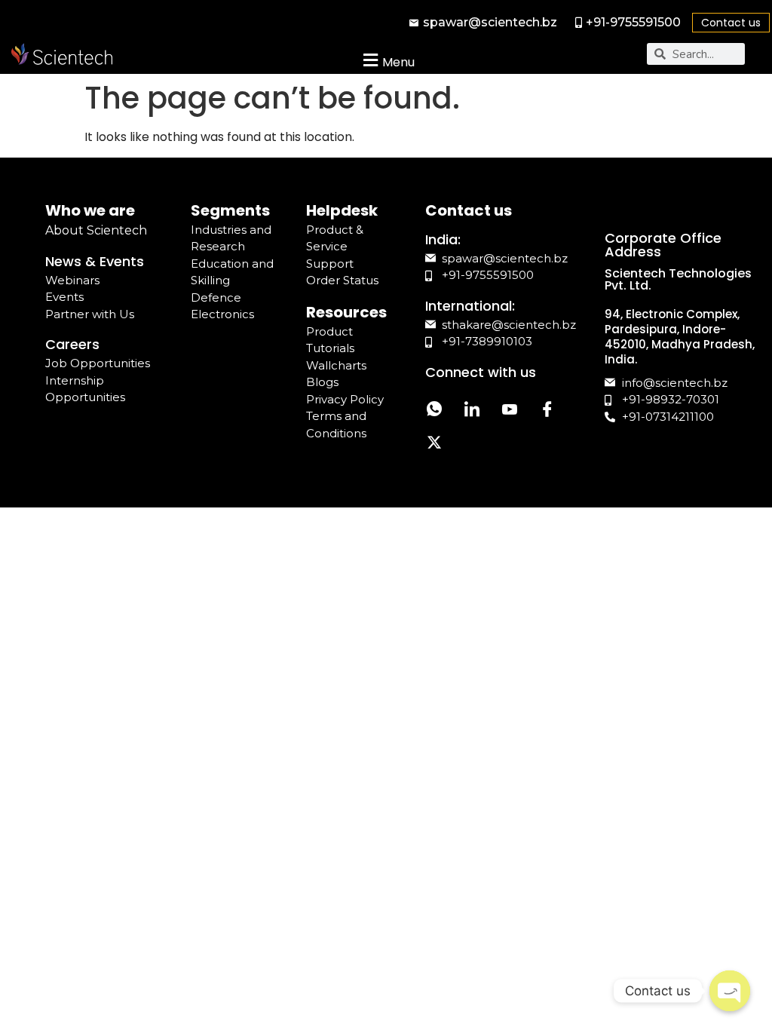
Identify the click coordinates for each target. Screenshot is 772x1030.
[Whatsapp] (434, 411)
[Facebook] (547, 411)
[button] (387, 60)
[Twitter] (434, 445)
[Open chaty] (729, 990)
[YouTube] (509, 411)
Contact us (731, 22)
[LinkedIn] (472, 411)
